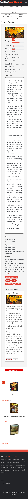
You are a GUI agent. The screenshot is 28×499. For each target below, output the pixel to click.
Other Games (20, 19)
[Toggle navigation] (26, 1)
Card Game (8, 280)
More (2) (7, 273)
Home (2, 6)
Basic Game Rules (7, 16)
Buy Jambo (7, 19)
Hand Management (9, 283)
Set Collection (17, 283)
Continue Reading (14, 370)
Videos (21, 14)
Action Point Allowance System (11, 277)
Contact (3, 480)
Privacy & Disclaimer (5, 483)
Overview (7, 14)
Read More (9, 359)
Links (20, 16)
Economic (14, 280)
